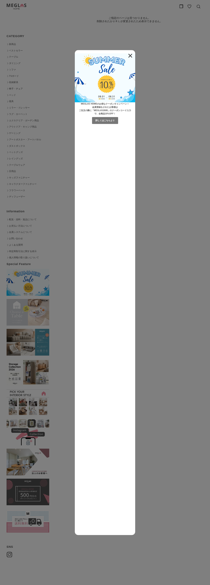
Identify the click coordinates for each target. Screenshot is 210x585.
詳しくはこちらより (105, 120)
